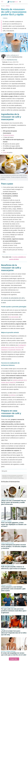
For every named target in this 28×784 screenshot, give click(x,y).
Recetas (3, 5)
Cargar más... (14, 659)
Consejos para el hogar (7, 499)
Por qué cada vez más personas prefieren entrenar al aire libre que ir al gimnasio (13, 610)
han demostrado (14, 317)
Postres (8, 5)
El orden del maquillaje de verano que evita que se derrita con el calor (13, 654)
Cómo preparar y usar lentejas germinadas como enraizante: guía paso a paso (13, 588)
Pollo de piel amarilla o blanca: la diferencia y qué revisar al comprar (13, 567)
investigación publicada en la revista (13, 347)
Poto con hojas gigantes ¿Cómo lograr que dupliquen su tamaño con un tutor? (13, 524)
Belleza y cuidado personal (8, 651)
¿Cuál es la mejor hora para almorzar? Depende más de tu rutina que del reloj (13, 633)
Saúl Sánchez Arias (17, 57)
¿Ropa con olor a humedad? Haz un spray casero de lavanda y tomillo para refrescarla (13, 502)
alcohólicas (12, 395)
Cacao (5, 152)
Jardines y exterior (6, 521)
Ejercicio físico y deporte (8, 607)
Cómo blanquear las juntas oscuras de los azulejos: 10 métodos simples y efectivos (13, 546)
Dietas (2, 629)
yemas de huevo (9, 135)
